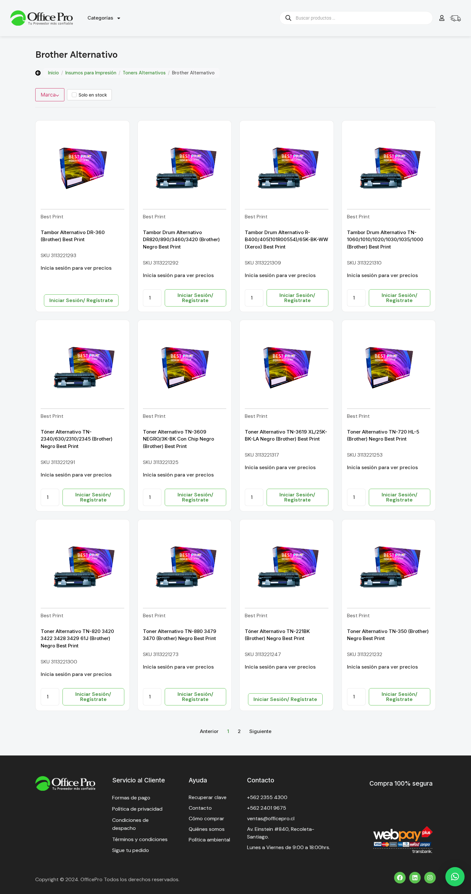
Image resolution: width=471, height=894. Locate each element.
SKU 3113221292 (160, 262)
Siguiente (260, 731)
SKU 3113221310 (364, 262)
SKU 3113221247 (263, 654)
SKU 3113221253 (365, 454)
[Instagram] (430, 877)
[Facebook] (400, 877)
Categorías (100, 18)
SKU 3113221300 (59, 661)
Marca (48, 94)
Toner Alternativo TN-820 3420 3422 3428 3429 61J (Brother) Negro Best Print (77, 638)
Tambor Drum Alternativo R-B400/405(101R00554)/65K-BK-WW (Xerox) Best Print (286, 239)
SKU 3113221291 (58, 462)
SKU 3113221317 (262, 454)
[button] (455, 876)
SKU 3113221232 (364, 654)
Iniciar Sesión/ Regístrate (81, 300)
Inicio (53, 73)
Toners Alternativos (144, 73)
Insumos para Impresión (90, 73)
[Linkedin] (415, 877)
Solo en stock (92, 94)
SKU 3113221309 (263, 262)
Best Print (52, 216)
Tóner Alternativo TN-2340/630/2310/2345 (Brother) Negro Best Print (76, 439)
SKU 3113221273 (160, 654)
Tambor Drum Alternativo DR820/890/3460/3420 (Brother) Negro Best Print (181, 239)
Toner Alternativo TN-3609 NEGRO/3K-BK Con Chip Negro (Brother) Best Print (178, 439)
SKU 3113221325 (160, 462)
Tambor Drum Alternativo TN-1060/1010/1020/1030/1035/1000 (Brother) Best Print (385, 239)
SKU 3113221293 (58, 255)
